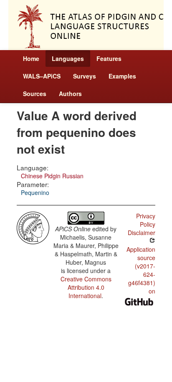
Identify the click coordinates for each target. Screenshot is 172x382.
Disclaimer (141, 232)
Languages (68, 58)
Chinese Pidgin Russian (52, 176)
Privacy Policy (145, 220)
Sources (34, 93)
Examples (122, 76)
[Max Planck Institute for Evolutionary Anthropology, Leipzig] (33, 227)
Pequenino (35, 192)
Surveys (84, 76)
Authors (70, 93)
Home (31, 58)
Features (108, 58)
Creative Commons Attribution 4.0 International (86, 287)
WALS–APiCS (42, 76)
